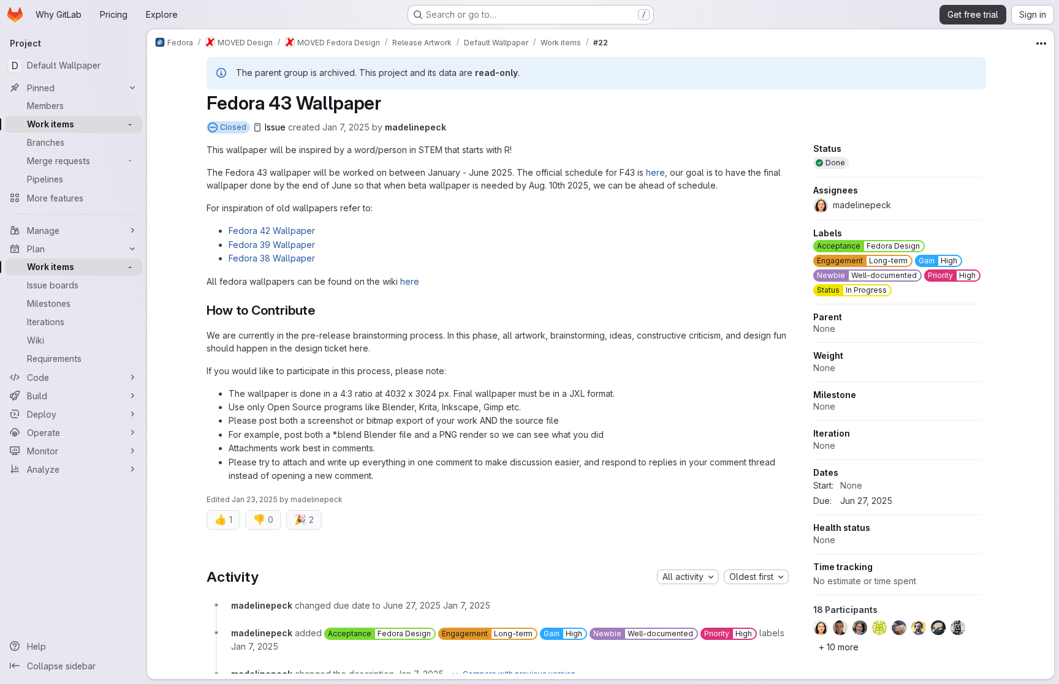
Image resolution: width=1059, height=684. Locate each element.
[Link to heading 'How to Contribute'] (322, 310)
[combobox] (688, 576)
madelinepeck (415, 127)
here (655, 172)
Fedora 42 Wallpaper (272, 230)
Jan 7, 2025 (346, 127)
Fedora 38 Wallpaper (272, 258)
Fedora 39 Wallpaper (272, 244)
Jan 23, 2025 (255, 499)
